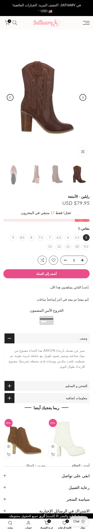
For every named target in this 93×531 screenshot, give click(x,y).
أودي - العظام (81, 465)
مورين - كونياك (35, 465)
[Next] (10, 97)
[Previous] (82, 97)
